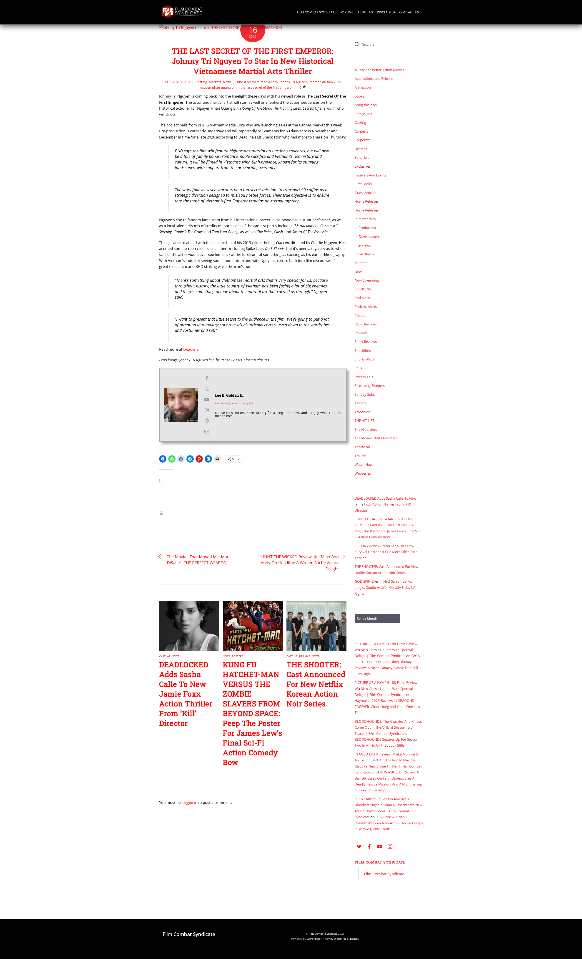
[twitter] (359, 845)
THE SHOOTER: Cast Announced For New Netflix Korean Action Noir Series (316, 683)
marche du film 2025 (325, 82)
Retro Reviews (366, 324)
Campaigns (363, 113)
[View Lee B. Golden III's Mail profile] (207, 431)
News (227, 82)
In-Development (367, 236)
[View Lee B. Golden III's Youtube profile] (207, 399)
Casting (201, 82)
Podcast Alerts (366, 306)
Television (362, 412)
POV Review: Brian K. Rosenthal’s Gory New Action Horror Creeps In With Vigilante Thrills (389, 823)
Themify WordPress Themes (341, 939)
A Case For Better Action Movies (379, 70)
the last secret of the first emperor (267, 87)
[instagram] (389, 845)
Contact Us (409, 12)
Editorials (362, 157)
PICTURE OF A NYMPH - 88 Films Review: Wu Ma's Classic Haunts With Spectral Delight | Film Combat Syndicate (386, 650)
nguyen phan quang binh (219, 87)
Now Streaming (367, 280)
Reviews (361, 333)
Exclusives (363, 166)
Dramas (304, 656)
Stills (358, 368)
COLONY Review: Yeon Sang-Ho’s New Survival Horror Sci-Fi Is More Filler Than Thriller (386, 552)
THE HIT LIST (364, 420)
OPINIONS (363, 289)
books (359, 96)
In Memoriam (365, 218)
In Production (365, 227)
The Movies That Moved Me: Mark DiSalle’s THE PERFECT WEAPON (199, 559)
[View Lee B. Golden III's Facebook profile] (207, 378)
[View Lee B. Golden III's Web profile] (207, 421)
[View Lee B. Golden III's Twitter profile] (207, 389)
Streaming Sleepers (370, 385)
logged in (189, 802)
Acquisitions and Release (374, 78)
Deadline (190, 349)
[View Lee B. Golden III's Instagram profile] (207, 410)
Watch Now (364, 464)
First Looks (363, 183)
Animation (363, 87)
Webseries (363, 473)
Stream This (364, 377)
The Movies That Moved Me (376, 438)
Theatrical (362, 447)
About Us (365, 12)
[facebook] (369, 845)
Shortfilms (363, 350)
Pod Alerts (363, 297)
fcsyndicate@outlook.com (230, 403)
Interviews (363, 245)
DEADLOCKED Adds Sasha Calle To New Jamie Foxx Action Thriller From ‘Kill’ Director (186, 693)
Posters (237, 656)
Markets (215, 82)
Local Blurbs (364, 254)
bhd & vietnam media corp (257, 82)
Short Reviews (366, 341)
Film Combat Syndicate (316, 12)
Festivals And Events (370, 175)
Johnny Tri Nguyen (294, 82)
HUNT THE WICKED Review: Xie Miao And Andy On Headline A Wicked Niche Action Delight (300, 562)
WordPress (314, 939)
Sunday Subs (365, 394)
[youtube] (379, 845)
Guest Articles (365, 192)
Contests (361, 131)
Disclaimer (386, 12)
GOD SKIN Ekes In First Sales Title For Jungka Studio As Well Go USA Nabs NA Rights (385, 587)
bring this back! (367, 105)
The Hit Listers (366, 429)
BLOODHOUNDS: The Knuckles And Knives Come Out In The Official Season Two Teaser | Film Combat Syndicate (388, 727)
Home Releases (367, 201)
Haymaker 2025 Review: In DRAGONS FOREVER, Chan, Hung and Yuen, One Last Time (387, 706)
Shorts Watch (365, 359)
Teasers (360, 403)
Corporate (362, 140)
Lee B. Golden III (176, 82)
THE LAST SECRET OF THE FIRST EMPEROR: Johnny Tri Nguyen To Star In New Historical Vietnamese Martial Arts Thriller (253, 61)
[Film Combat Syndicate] (182, 17)
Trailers (360, 455)
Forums (347, 12)
